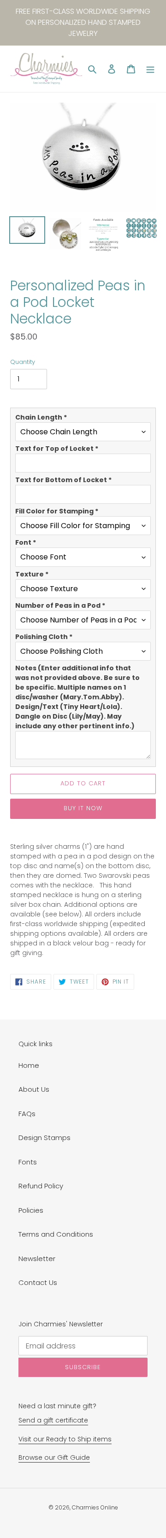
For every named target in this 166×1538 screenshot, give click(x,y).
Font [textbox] (25, 542)
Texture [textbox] (31, 574)
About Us (33, 1089)
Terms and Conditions (55, 1234)
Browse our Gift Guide (54, 1457)
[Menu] (150, 69)
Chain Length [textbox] (41, 417)
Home (28, 1065)
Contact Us (37, 1282)
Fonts (27, 1162)
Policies (30, 1210)
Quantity (22, 361)
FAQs (27, 1113)
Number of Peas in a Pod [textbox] (60, 605)
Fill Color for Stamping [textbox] (56, 511)
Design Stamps (44, 1137)
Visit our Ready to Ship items (65, 1439)
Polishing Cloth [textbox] (43, 636)
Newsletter (36, 1258)
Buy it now (83, 808)
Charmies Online (95, 1507)
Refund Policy (40, 1186)
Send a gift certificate (53, 1420)
